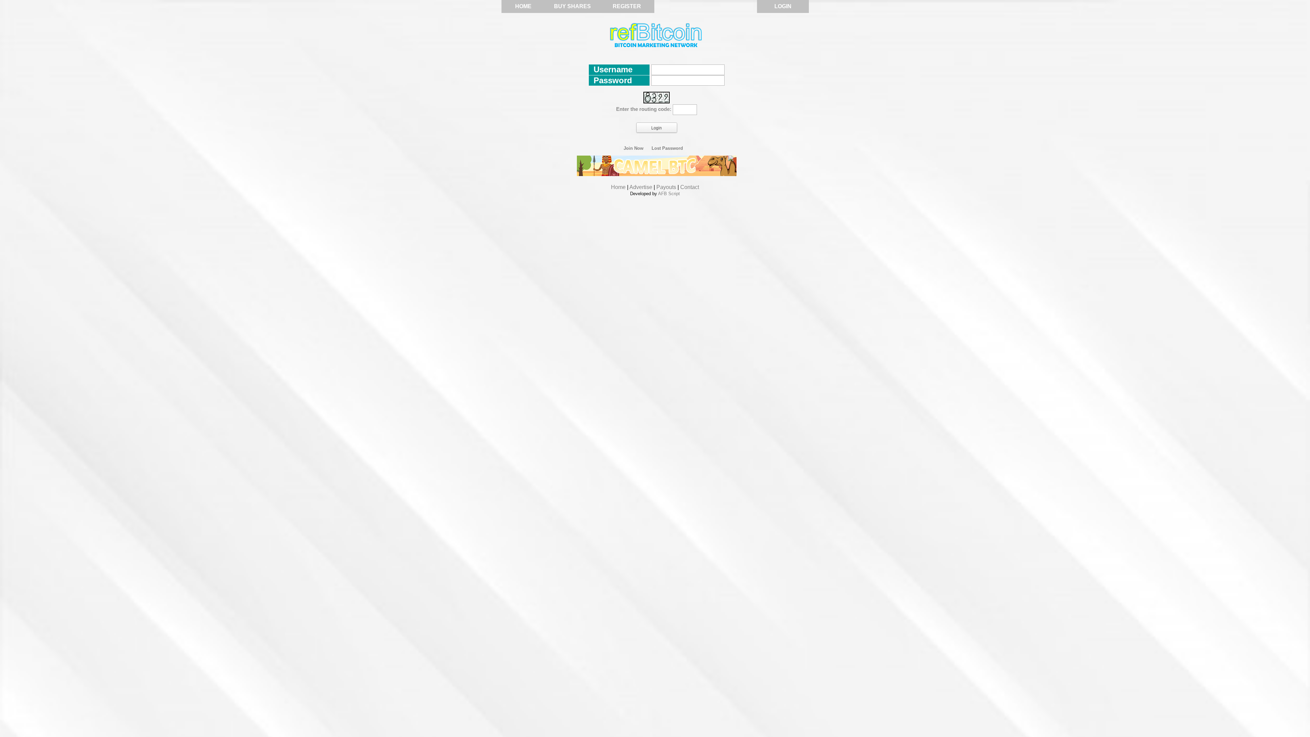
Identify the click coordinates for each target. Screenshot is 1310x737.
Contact (689, 187)
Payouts (666, 187)
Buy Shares (572, 6)
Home (523, 6)
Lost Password (667, 148)
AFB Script (669, 193)
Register (627, 6)
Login (782, 6)
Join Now (633, 148)
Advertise (640, 187)
